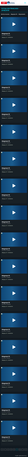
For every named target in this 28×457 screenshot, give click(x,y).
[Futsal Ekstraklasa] (8, 3)
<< (2, 449)
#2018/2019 (10, 37)
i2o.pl (25, 455)
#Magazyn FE (4, 37)
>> (25, 449)
